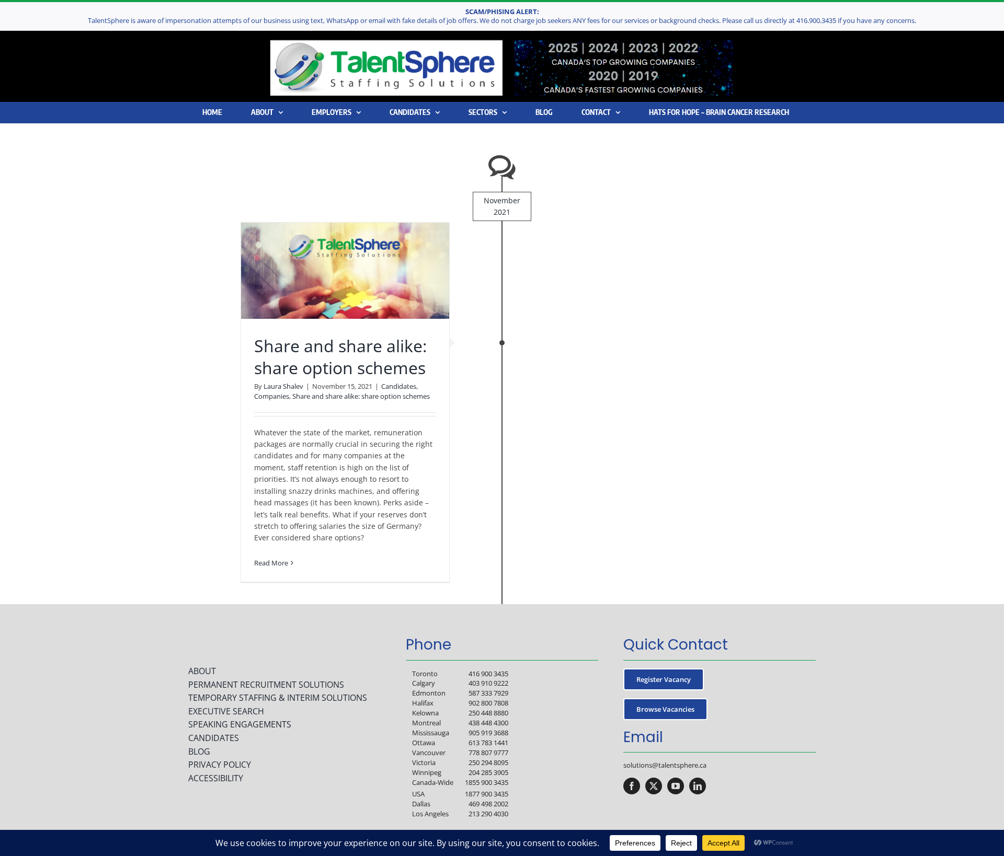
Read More (271, 563)
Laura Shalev (283, 386)
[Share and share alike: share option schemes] (345, 271)
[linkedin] (697, 786)
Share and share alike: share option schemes (340, 356)
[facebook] (631, 786)
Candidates (398, 386)
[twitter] (653, 786)
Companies (271, 396)
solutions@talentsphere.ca (664, 765)
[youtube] (675, 786)
